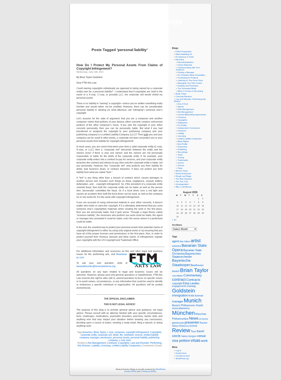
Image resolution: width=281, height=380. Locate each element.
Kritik (191, 295)
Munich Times (182, 171)
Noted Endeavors (183, 173)
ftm (121, 335)
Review (181, 330)
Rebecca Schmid (188, 326)
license (139, 335)
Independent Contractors (189, 128)
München (183, 313)
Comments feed (183, 356)
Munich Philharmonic (183, 305)
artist (196, 240)
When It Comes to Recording (190, 91)
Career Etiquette (185, 65)
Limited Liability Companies (126, 345)
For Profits (182, 125)
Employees (182, 123)
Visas (180, 168)
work (204, 341)
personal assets (121, 337)
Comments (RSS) (148, 371)
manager (94, 337)
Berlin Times (181, 94)
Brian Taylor (100, 332)
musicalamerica (180, 308)
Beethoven (197, 265)
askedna (176, 246)
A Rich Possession (183, 51)
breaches (88, 332)
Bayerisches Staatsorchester (186, 255)
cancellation (177, 275)
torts (128, 340)
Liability (95, 345)
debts (116, 335)
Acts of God (182, 104)
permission (106, 337)
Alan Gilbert (184, 241)
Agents (180, 107)
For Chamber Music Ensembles (191, 75)
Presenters (182, 147)
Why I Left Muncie (184, 187)
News (193, 318)
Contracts (112, 343)
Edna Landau (191, 283)
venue (201, 336)
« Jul (174, 220)
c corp (110, 332)
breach (175, 271)
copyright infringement (137, 332)
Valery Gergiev (189, 336)
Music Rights (183, 141)
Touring (181, 157)
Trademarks (183, 160)
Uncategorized (182, 184)
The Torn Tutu (182, 181)
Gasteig (191, 286)
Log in (178, 350)
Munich (192, 300)
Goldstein (129, 335)
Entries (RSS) (130, 371)
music (199, 305)
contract (179, 279)
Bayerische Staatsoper (181, 262)
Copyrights (155, 332)
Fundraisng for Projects (188, 78)
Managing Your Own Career (190, 83)
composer (120, 332)
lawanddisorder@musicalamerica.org (95, 266)
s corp (122, 340)
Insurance (182, 131)
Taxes (180, 155)
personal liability (139, 337)
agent (175, 241)
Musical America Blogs (140, 21)
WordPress (160, 369)
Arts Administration (185, 62)
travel (200, 331)
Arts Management (97, 343)
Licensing (106, 345)
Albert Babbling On (183, 54)
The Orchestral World (187, 88)
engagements (179, 286)
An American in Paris (184, 57)
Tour (193, 331)
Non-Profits (182, 144)
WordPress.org (182, 358)
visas (195, 340)
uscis (176, 336)
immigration (180, 295)
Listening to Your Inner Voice (190, 80)
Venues (181, 165)
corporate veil (105, 335)
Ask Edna (179, 59)
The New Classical (184, 179)
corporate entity (89, 335)
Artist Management (185, 109)
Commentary (193, 275)
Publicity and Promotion (188, 86)
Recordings (183, 152)
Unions (181, 163)
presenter (192, 322)
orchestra (203, 319)
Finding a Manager (186, 72)
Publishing (182, 149)
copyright (177, 283)
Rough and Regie (183, 176)
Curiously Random (184, 96)
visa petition (181, 341)
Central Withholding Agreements (192, 115)
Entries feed (181, 353)
